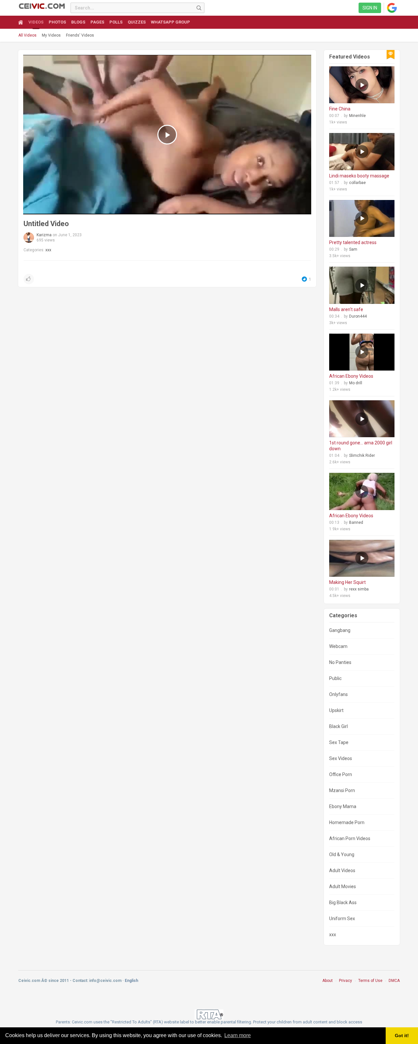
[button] (29, 279)
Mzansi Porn (342, 790)
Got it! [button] (402, 1035)
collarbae (357, 182)
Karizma (44, 235)
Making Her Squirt (347, 582)
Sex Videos (340, 758)
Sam (353, 249)
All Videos (27, 35)
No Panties (340, 662)
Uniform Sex (342, 918)
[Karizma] (29, 237)
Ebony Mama (342, 806)
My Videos (51, 35)
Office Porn (340, 774)
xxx (48, 250)
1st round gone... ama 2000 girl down (360, 445)
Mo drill (355, 383)
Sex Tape (338, 742)
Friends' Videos (80, 35)
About (327, 980)
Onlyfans (338, 694)
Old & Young (341, 854)
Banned (356, 522)
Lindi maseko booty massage (359, 175)
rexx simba (359, 589)
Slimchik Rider (362, 455)
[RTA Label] (209, 1014)
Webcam (338, 646)
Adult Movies (342, 886)
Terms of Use (370, 980)
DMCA (394, 980)
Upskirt (336, 710)
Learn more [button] (237, 1035)
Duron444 (358, 316)
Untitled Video (46, 224)
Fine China (339, 108)
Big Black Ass (343, 902)
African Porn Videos (349, 838)
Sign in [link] (369, 7)
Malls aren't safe (346, 309)
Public (335, 678)
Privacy (345, 980)
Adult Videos (342, 870)
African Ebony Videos (351, 376)
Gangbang (339, 630)
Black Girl (338, 726)
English (131, 980)
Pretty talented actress (353, 242)
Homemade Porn (346, 822)
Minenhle (357, 115)
